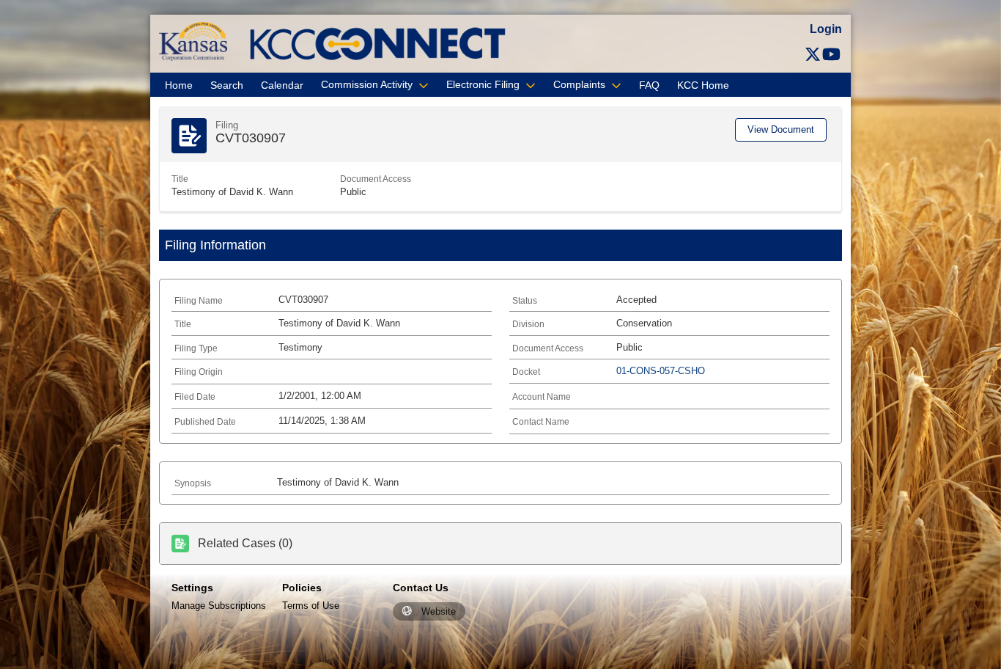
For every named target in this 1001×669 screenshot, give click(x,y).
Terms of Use (310, 605)
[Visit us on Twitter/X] (813, 54)
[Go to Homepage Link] (193, 40)
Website (438, 611)
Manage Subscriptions (218, 605)
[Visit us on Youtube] (831, 54)
